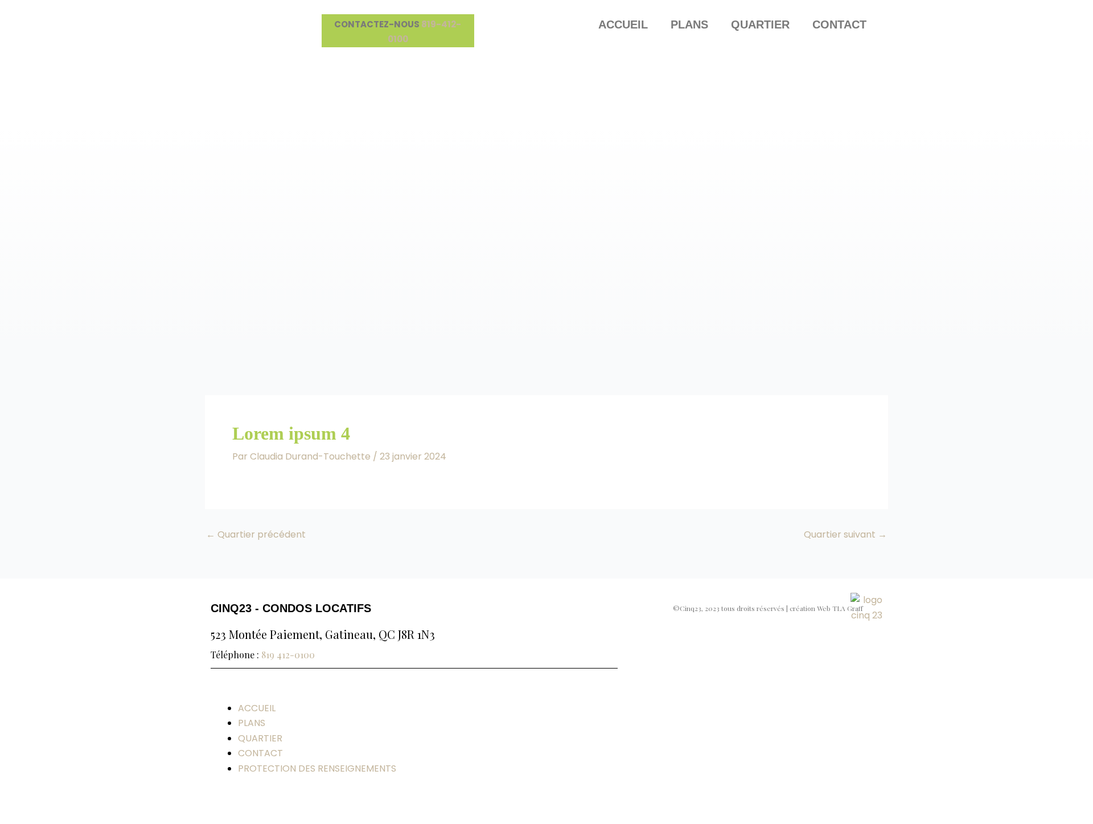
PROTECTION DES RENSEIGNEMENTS (317, 768)
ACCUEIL (623, 24)
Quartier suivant (845, 534)
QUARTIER (760, 24)
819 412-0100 (288, 655)
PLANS (689, 24)
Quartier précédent (256, 534)
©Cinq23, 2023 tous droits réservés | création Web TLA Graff (768, 608)
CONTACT (839, 24)
